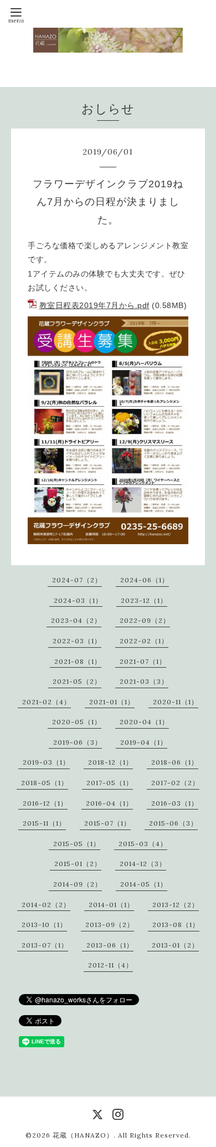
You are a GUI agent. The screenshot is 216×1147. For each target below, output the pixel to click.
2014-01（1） (111, 904)
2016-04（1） (109, 803)
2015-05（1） (76, 843)
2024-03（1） (78, 600)
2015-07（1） (107, 823)
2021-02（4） (46, 702)
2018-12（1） (110, 762)
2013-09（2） (109, 924)
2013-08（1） (175, 924)
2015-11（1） (44, 823)
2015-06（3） (173, 823)
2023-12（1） (144, 600)
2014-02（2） (46, 904)
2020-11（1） (175, 702)
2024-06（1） (144, 580)
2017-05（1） (109, 783)
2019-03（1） (46, 762)
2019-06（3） (77, 742)
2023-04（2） (76, 620)
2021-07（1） (143, 661)
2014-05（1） (143, 884)
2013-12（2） (175, 904)
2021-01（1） (112, 702)
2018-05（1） (44, 783)
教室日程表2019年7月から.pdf (94, 305)
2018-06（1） (174, 762)
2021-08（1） (77, 661)
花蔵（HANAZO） (83, 1135)
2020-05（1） (76, 722)
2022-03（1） (77, 641)
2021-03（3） (144, 681)
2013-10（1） (44, 924)
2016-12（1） (45, 803)
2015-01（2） (77, 863)
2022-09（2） (145, 620)
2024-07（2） (77, 580)
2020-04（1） (144, 722)
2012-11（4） (110, 965)
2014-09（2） (77, 884)
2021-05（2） (77, 681)
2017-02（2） (175, 783)
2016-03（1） (174, 803)
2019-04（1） (143, 742)
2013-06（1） (109, 945)
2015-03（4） (143, 843)
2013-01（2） (175, 945)
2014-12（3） (143, 863)
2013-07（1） (45, 945)
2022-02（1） (144, 641)
